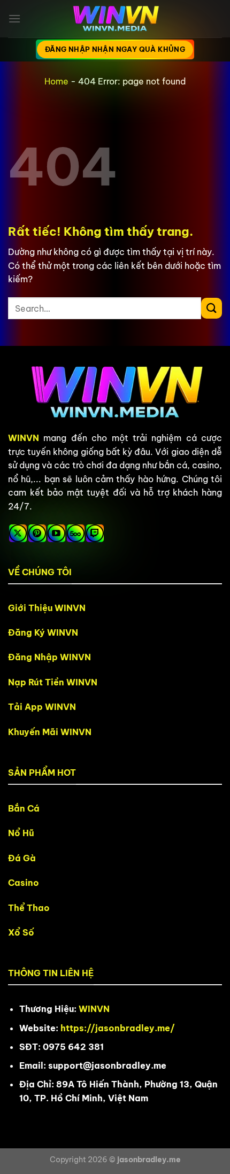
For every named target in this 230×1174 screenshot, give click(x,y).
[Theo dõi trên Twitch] (95, 533)
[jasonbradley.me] (115, 19)
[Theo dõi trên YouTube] (56, 533)
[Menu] (14, 18)
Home (56, 81)
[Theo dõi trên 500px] (76, 533)
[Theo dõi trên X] (18, 533)
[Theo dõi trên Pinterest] (37, 533)
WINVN (23, 437)
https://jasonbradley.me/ (117, 1028)
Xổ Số (21, 932)
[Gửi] (211, 308)
